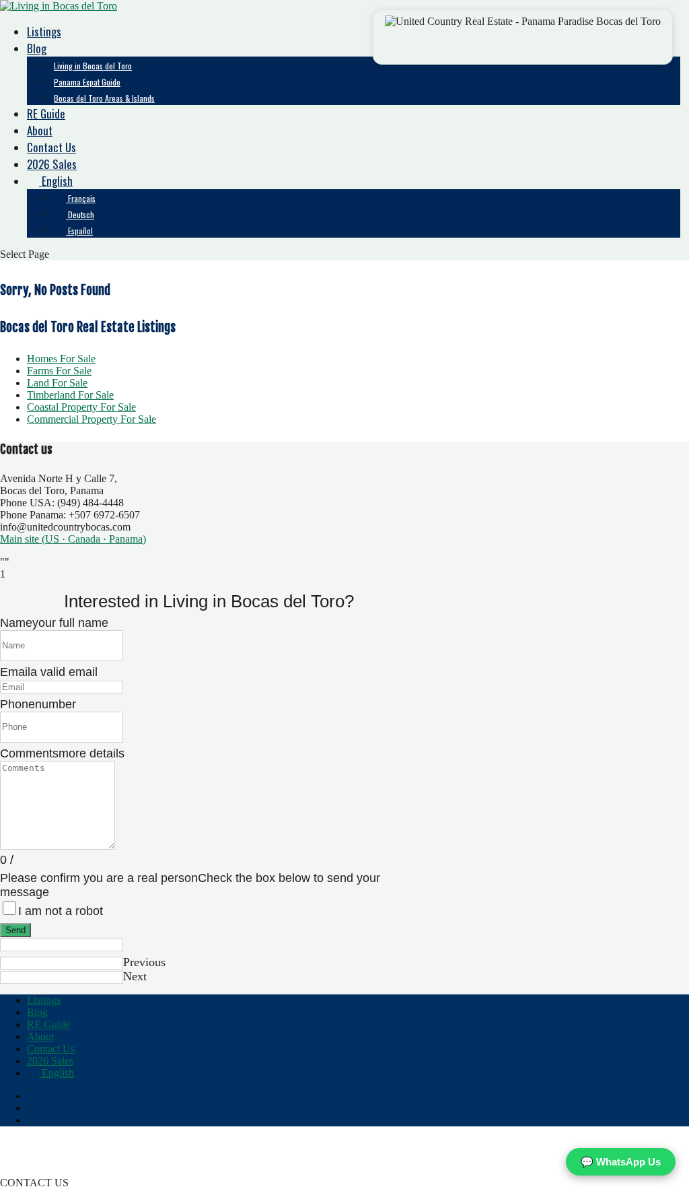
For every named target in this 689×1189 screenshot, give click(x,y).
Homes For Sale (61, 358)
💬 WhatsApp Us (621, 1161)
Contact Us (51, 147)
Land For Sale (57, 382)
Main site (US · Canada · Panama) (73, 539)
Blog (36, 48)
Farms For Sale (59, 370)
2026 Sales (52, 164)
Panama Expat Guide (87, 82)
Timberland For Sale (70, 395)
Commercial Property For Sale (91, 419)
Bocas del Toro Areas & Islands (104, 98)
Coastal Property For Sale (81, 407)
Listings (44, 31)
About (39, 130)
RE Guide (46, 113)
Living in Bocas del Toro (93, 65)
